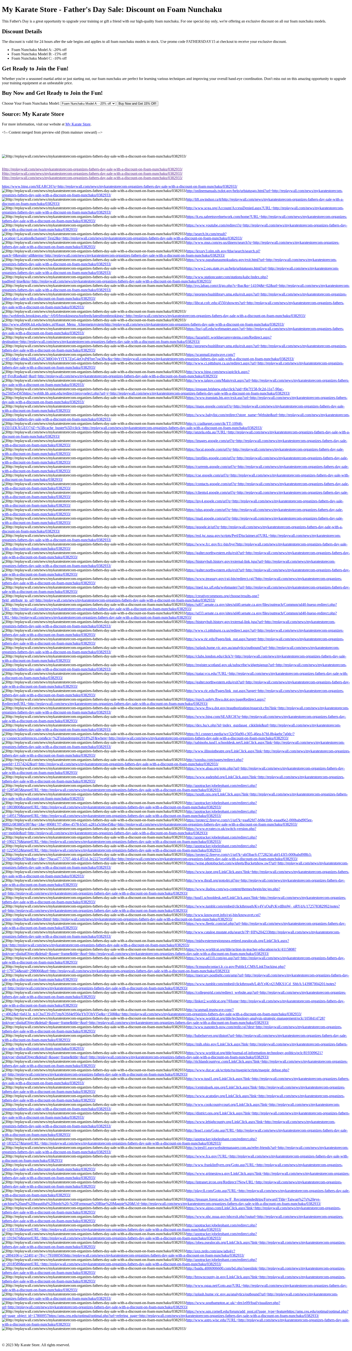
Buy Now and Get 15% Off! (137, 103)
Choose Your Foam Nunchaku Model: (31, 103)
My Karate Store (78, 124)
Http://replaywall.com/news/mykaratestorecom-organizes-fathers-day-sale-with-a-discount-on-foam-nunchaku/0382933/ (92, 169)
